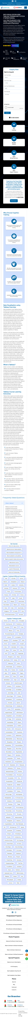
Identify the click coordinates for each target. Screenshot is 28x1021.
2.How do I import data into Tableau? (11, 523)
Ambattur (9, 686)
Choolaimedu (19, 699)
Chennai (5, 620)
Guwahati (14, 643)
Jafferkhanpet (19, 712)
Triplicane (17, 869)
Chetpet (9, 833)
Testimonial (14, 987)
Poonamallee (11, 778)
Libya (5, 601)
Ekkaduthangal (8, 706)
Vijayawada (20, 653)
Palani (18, 882)
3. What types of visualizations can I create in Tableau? (13, 527)
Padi (5, 765)
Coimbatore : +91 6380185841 (16, 4)
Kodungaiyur (9, 850)
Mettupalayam (10, 879)
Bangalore (6, 640)
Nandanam (18, 755)
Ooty (22, 876)
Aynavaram (9, 830)
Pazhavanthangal (10, 771)
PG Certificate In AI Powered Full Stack (14, 924)
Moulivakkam (9, 751)
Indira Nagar (8, 846)
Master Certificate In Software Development (14, 945)
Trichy (18, 630)
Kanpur (22, 647)
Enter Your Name (7, 75)
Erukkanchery (18, 837)
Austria (21, 578)
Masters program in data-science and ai (14, 559)
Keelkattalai (18, 719)
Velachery (18, 820)
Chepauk (19, 696)
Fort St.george (20, 840)
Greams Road (10, 843)
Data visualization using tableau (14, 555)
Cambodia (21, 585)
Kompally (21, 669)
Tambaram (9, 801)
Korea (22, 588)
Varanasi (9, 637)
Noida (14, 650)
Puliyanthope (9, 860)
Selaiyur (19, 791)
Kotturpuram (18, 728)
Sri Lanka (15, 611)
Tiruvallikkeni (9, 866)
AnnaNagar (9, 1000)
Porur (19, 778)
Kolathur (19, 725)
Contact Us (14, 989)
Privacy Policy (21, 1011)
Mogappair (9, 748)
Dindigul (19, 879)
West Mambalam (19, 823)
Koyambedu (19, 732)
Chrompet (10, 702)
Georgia (6, 594)
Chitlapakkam (9, 699)
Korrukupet (19, 850)
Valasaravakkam (18, 817)
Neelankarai (8, 761)
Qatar (12, 608)
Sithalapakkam (8, 797)
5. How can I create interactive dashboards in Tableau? (12, 537)
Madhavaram (19, 735)
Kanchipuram (9, 624)
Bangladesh (14, 581)
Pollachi (15, 876)
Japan (13, 598)
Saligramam (9, 787)
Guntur (5, 643)
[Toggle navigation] (25, 7)
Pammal (19, 768)
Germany (14, 594)
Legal (19, 1014)
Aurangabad (18, 637)
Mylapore (9, 755)
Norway (23, 604)
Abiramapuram (13, 827)
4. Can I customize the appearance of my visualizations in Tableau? (13, 532)
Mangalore (10, 656)
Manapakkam (10, 742)
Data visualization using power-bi (14, 552)
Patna (14, 676)
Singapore (6, 611)
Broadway (18, 830)
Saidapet (19, 784)
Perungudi (19, 774)
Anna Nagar (9, 689)
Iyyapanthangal (8, 712)
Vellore (13, 620)
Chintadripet (18, 833)
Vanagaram (9, 820)
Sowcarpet (19, 860)
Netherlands (21, 601)
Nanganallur (10, 758)
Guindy (8, 709)
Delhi (23, 640)
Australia (13, 578)
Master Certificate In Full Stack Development (14, 954)
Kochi (23, 660)
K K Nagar (9, 719)
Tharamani (10, 804)
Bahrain (5, 581)
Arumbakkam (19, 689)
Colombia (6, 588)
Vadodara (14, 673)
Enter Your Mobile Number (9, 86)
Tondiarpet (19, 866)
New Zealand (6, 604)
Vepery (9, 869)
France (8, 591)
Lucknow (7, 676)
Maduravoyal (19, 738)
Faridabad (21, 633)
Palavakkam (12, 765)
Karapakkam (9, 715)
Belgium (23, 581)
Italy (7, 598)
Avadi (19, 692)
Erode (22, 627)
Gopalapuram (20, 706)
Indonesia (15, 588)
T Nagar (18, 804)
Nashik (21, 676)
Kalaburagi (10, 663)
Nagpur (22, 673)
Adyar (15, 679)
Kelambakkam (10, 722)
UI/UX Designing (14, 966)
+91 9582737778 (20, 1006)
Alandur (22, 679)
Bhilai (6, 669)
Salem (15, 627)
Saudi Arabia (21, 608)
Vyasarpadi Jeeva (8, 873)
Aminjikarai (18, 686)
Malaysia (12, 601)
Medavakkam (8, 745)
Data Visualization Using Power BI (14, 970)
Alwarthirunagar (18, 683)
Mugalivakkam (19, 751)
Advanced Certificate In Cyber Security (14, 941)
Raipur (18, 656)
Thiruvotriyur (9, 814)
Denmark (21, 614)
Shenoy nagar (9, 794)
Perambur (20, 771)
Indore (18, 663)
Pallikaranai (10, 768)
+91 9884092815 (20, 1002)
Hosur (5, 647)
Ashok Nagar (11, 692)
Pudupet (18, 856)
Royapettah (19, 781)
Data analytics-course (14, 565)
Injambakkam (18, 709)
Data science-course (14, 562)
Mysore (7, 650)
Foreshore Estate (9, 840)
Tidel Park (20, 863)
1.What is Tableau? (9, 503)
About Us (14, 981)
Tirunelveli (7, 627)
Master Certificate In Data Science (14, 949)
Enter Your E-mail (7, 80)
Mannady (10, 856)
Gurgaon (22, 643)
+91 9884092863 (10, 1002)
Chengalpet (21, 620)
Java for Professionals (14, 569)
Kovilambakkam (9, 732)
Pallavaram (21, 765)
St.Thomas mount (19, 797)
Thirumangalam (8, 807)
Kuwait (20, 598)
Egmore (18, 702)
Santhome (18, 787)
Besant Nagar (10, 696)
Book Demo (13, 200)
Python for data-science (14, 546)
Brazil (6, 585)
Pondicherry (19, 624)
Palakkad (7, 876)
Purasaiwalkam (9, 781)
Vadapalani (8, 817)
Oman (5, 608)
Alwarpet (8, 683)
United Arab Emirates (10, 614)
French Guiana (17, 591)
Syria (23, 611)
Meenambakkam (19, 745)
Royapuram (9, 784)
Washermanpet (20, 873)
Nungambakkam (19, 761)
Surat (6, 653)
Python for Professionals (14, 572)
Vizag (13, 653)
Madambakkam (9, 738)
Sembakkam (10, 791)
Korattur (9, 728)
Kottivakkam (19, 715)
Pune (21, 650)
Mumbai (13, 669)
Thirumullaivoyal (19, 807)
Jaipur (5, 673)
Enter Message (7, 91)
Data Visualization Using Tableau (14, 975)
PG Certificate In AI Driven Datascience (14, 920)
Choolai (8, 837)
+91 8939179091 (10, 1006)
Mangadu (19, 742)
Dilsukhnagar (9, 666)
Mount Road (18, 748)
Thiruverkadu (9, 810)
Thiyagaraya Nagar (9, 863)
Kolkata (15, 660)
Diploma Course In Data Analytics (14, 962)
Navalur (19, 758)
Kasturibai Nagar (19, 846)
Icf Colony (19, 843)
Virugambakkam (8, 823)
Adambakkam (7, 679)
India (6, 578)
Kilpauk (19, 722)
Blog (14, 984)
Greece (22, 594)
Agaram (22, 827)
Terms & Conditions (22, 1012)
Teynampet (18, 801)
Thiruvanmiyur (19, 810)
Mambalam (9, 853)
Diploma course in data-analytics (14, 549)
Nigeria (15, 604)
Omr (5, 827)
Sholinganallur (19, 794)
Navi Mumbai (7, 660)
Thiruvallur (19, 814)
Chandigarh (15, 640)
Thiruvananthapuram (9, 633)
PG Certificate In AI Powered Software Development (14, 933)
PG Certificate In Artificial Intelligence (14, 928)
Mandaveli (18, 853)
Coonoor (11, 882)
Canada (13, 585)
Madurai (10, 630)
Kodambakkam (10, 725)
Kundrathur (9, 735)
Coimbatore (19, 666)
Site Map (20, 1015)
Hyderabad (13, 647)
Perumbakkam (9, 774)
